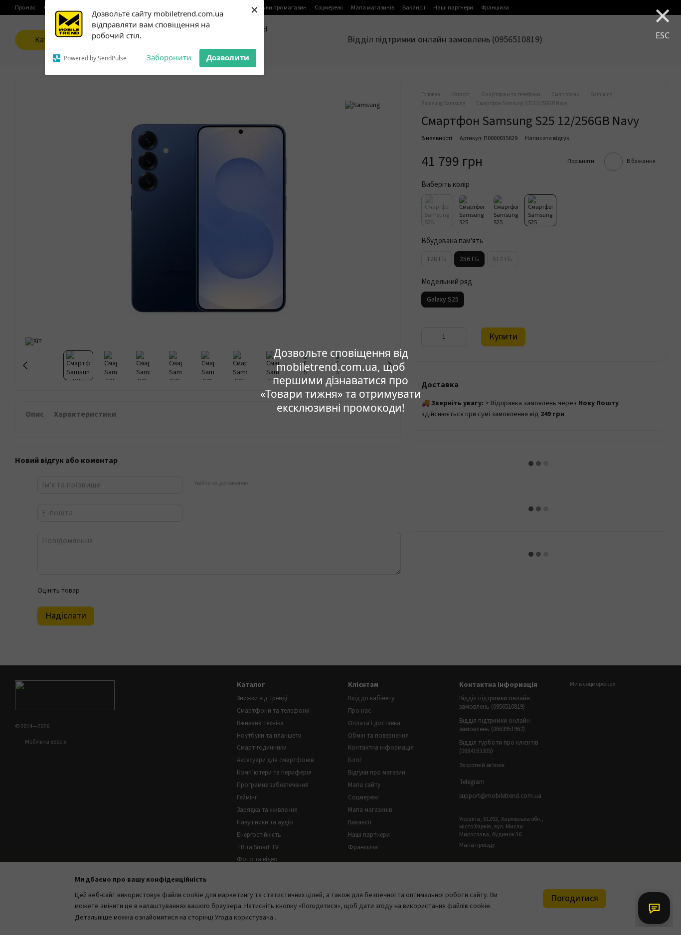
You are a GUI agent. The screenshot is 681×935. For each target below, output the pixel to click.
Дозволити (227, 57)
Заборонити (169, 57)
